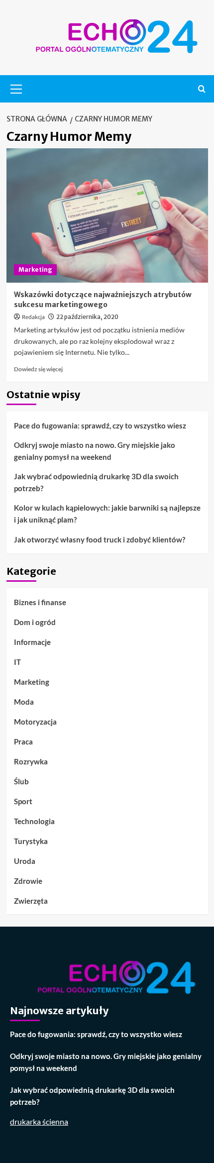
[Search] (202, 89)
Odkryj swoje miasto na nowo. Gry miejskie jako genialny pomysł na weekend (94, 450)
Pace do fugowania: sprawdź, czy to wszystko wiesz (100, 425)
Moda (24, 701)
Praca (23, 741)
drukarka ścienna (39, 1121)
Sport (23, 801)
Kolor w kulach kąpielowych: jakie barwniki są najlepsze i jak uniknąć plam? (107, 513)
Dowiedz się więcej (38, 369)
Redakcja (33, 317)
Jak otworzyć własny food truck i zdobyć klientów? (99, 539)
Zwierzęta (31, 900)
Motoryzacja (35, 721)
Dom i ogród (35, 622)
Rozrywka (31, 761)
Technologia (34, 821)
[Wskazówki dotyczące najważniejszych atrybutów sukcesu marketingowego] (107, 215)
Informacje (32, 641)
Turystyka (31, 841)
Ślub (21, 781)
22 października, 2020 (87, 316)
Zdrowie (28, 880)
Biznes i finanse (40, 602)
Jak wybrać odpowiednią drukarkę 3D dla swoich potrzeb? (96, 482)
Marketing (35, 269)
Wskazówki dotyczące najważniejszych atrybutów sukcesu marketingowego (103, 299)
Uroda (24, 860)
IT (17, 661)
